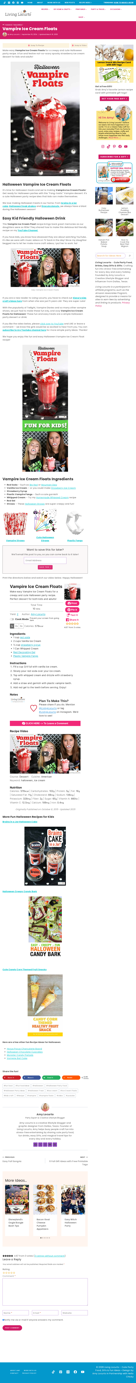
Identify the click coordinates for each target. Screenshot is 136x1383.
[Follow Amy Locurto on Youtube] (50, 1144)
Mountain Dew (49, 484)
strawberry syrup (30, 644)
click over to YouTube (52, 323)
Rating (6, 1269)
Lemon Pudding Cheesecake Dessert (125, 211)
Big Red (34, 484)
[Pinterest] (18, 3)
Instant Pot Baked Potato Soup (104, 243)
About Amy (15, 1370)
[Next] (82, 1210)
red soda (25, 637)
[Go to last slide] (8, 1210)
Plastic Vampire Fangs (25, 656)
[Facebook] (13, 3)
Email (37, 1313)
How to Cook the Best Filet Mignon (124, 243)
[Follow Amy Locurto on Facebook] (35, 1144)
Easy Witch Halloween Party (71, 1222)
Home (30, 2)
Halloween (38, 1085)
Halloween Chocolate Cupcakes (25, 1051)
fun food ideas (22, 1085)
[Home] (3, 25)
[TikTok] (5, 3)
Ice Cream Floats (68, 1090)
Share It (74, 619)
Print (74, 603)
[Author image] (5, 34)
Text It (74, 615)
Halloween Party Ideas (14, 1090)
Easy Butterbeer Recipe (104, 210)
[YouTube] (22, 3)
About (40, 2)
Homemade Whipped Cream (52, 497)
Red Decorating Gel (24, 652)
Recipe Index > (85, 2)
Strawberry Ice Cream (63, 487)
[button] (67, 623)
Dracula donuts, (51, 206)
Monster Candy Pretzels (20, 1055)
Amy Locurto (15, 34)
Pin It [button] (74, 609)
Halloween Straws (35, 503)
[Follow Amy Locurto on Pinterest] (55, 1144)
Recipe (20, 1095)
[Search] (130, 255)
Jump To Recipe (37, 45)
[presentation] (17, 1199)
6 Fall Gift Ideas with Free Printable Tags (68, 1161)
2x (16, 626)
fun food (8, 1085)
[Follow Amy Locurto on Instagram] (45, 1144)
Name (8, 1313)
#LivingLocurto (47, 712)
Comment (9, 1276)
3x (21, 626)
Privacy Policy (29, 1373)
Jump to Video (80, 45)
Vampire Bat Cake (17, 1058)
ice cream (52, 1090)
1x (12, 626)
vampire (31, 1095)
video (60, 1095)
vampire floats (46, 1095)
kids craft (8, 1095)
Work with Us (53, 2)
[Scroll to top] (130, 1374)
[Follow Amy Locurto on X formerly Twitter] (40, 1144)
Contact (14, 1373)
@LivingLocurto (48, 708)
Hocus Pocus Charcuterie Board (24, 1048)
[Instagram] (9, 3)
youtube (70, 1095)
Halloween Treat (36, 1090)
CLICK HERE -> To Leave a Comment (46, 723)
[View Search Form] (131, 13)
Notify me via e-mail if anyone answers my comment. (33, 1319)
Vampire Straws (15, 540)
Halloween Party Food (56, 1085)
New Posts (70, 2)
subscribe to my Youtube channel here (24, 330)
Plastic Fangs (75, 540)
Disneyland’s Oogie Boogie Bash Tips (15, 1222)
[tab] (40, 1237)
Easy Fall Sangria (12, 1159)
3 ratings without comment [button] (50, 1255)
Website (67, 1313)
